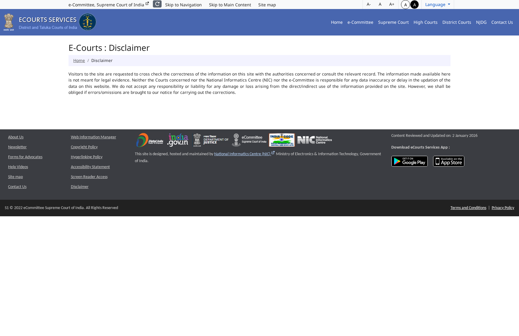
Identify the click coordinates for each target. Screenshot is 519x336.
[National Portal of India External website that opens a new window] (178, 141)
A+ (391, 4)
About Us (15, 137)
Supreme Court (393, 22)
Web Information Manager (93, 137)
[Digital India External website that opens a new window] (150, 141)
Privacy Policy (503, 208)
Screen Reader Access (89, 177)
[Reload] (157, 4)
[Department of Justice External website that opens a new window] (211, 141)
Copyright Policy (84, 147)
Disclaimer (80, 187)
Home (337, 22)
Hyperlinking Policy (86, 157)
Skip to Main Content (230, 5)
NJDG (481, 22)
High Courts (426, 22)
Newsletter (17, 147)
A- (369, 4)
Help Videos (18, 167)
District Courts (456, 22)
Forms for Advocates (25, 157)
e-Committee (360, 22)
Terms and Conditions (468, 208)
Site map (267, 5)
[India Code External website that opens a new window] (282, 141)
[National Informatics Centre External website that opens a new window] (314, 141)
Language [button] (436, 4)
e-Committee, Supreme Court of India (106, 5)
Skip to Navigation (183, 5)
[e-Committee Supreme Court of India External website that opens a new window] (249, 141)
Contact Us (502, 22)
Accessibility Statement (90, 167)
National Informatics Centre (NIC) (244, 154)
